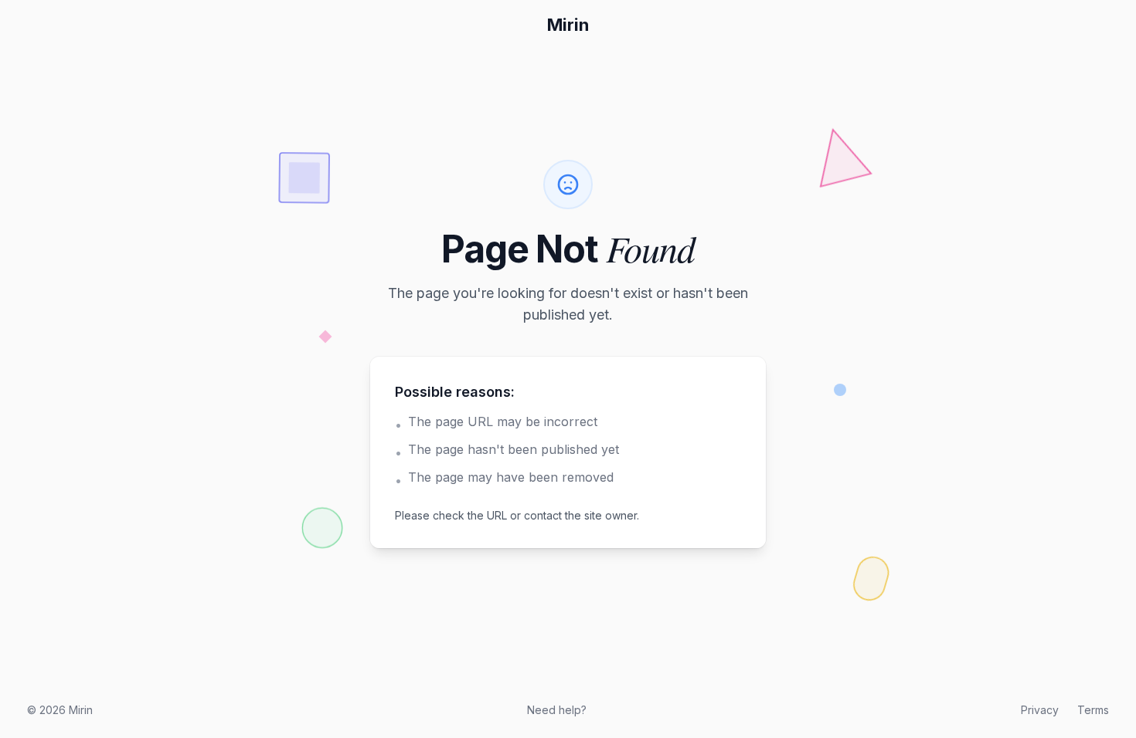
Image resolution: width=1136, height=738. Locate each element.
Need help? (557, 709)
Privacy (1040, 709)
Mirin (568, 25)
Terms (1093, 709)
